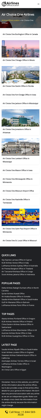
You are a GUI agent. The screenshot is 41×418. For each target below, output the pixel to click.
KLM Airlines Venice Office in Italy (15, 263)
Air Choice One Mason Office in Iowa (17, 170)
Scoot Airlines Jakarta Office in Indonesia (18, 274)
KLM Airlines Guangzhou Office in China (18, 336)
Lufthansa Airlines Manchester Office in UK (19, 330)
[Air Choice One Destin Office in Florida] (20, 74)
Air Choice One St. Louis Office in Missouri (20, 240)
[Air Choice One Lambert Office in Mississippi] (20, 147)
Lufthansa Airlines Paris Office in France (18, 305)
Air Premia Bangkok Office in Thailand (17, 268)
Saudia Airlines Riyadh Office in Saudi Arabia (19, 349)
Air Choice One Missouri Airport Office (18, 191)
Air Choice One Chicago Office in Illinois (19, 60)
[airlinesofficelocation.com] (10, 4)
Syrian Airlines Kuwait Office (13, 293)
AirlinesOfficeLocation (11, 20)
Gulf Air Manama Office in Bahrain (16, 302)
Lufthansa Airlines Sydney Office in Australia (20, 266)
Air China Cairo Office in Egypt (14, 370)
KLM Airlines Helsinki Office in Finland (17, 321)
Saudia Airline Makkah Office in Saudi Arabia (20, 299)
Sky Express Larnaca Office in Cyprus (17, 260)
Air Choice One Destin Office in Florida (18, 86)
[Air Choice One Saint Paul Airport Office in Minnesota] (20, 217)
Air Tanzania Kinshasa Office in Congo (17, 271)
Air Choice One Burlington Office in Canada (20, 34)
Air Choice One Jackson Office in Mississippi (20, 103)
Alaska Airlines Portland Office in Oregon (18, 318)
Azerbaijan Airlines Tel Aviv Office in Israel (19, 361)
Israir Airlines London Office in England (18, 352)
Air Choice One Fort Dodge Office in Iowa (19, 95)
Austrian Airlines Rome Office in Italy (16, 333)
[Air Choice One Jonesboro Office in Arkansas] (20, 118)
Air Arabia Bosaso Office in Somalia (16, 296)
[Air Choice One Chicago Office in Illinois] (20, 49)
